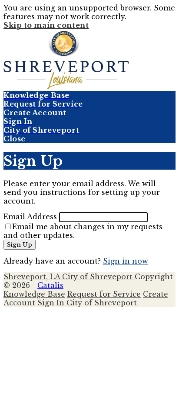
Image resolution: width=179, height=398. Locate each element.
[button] (89, 138)
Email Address (30, 216)
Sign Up (19, 244)
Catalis (50, 285)
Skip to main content (46, 25)
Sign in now (125, 261)
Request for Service (104, 294)
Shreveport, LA (32, 276)
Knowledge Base (34, 294)
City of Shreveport (98, 276)
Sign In (50, 302)
